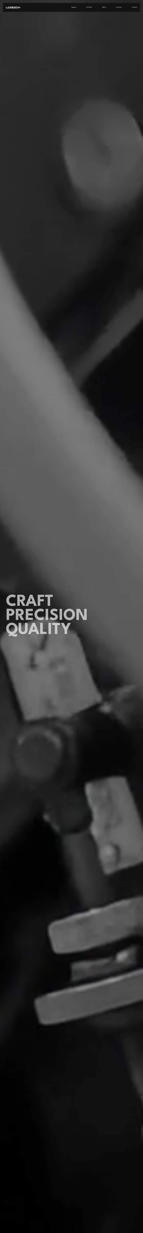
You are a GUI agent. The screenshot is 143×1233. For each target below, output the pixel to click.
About (104, 7)
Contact (134, 7)
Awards (74, 7)
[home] (39, 7)
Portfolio (89, 7)
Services (119, 7)
